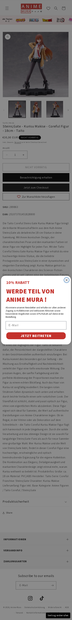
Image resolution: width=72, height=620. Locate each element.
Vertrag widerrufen (58, 615)
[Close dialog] (66, 280)
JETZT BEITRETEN (36, 335)
